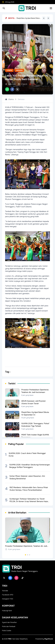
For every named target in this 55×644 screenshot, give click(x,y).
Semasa (19, 70)
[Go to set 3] (29, 554)
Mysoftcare (48, 639)
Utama (9, 70)
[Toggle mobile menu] (51, 8)
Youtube (5, 591)
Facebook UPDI (7, 595)
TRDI (9, 639)
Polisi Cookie (6, 631)
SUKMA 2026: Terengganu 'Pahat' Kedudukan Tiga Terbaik (28, 18)
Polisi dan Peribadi (8, 626)
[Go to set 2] (27, 554)
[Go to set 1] (25, 554)
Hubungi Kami (7, 611)
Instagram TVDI (7, 599)
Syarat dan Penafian (9, 622)
